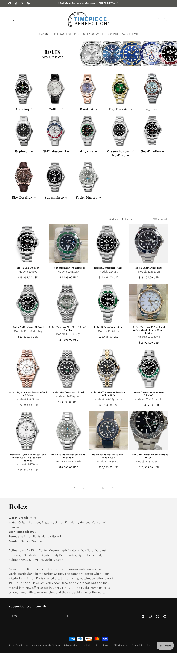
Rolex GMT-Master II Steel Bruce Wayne (149, 456)
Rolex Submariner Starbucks (68, 267)
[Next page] (112, 487)
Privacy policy (70, 645)
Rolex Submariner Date (149, 267)
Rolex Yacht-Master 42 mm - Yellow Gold (108, 456)
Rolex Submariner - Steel (108, 267)
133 (102, 487)
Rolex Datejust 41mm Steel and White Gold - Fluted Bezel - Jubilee (28, 457)
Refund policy (86, 645)
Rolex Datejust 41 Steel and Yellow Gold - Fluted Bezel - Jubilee (149, 330)
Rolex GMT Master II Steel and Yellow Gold (108, 394)
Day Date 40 (119, 109)
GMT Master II (54, 151)
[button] (12, 19)
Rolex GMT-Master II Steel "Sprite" (149, 394)
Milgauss (86, 151)
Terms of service (103, 645)
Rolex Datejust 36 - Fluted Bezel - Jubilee (68, 328)
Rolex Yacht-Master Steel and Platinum (68, 456)
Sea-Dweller (151, 151)
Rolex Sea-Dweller (28, 267)
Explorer (22, 151)
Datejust (86, 109)
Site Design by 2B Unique (49, 645)
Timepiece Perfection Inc (27, 645)
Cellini (54, 109)
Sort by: (113, 218)
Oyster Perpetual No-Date (121, 153)
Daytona (151, 109)
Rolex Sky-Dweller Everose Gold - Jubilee (28, 394)
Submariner (54, 197)
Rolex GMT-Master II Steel (28, 327)
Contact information (141, 645)
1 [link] (65, 487)
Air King (22, 109)
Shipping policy (121, 645)
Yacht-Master (86, 197)
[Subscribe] (67, 616)
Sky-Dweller (22, 197)
